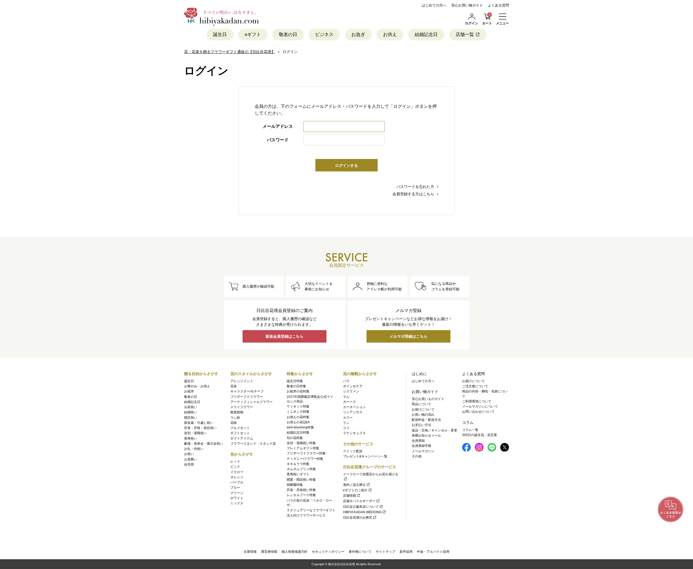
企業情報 (250, 552)
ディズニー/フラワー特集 (305, 458)
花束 (233, 386)
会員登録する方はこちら (413, 194)
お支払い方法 (421, 425)
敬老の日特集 (296, 386)
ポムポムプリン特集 (301, 469)
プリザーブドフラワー (246, 396)
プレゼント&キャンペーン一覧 (365, 456)
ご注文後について (475, 386)
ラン (346, 422)
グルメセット (240, 428)
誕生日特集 (295, 381)
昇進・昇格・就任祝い (200, 428)
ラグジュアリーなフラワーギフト (311, 510)
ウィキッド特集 (298, 406)
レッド (235, 461)
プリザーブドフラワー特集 (306, 453)
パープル (236, 482)
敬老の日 (288, 34)
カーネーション (354, 407)
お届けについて (423, 409)
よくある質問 (498, 5)
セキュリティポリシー (328, 552)
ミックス (236, 503)
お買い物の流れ (423, 414)
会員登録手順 (421, 445)
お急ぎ (358, 34)
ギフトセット (240, 433)
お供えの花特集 (298, 417)
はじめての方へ (434, 5)
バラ (346, 381)
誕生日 (220, 34)
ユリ (346, 428)
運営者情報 (269, 552)
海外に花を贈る (354, 484)
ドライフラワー (241, 407)
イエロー (236, 472)
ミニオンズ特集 (298, 411)
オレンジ (236, 477)
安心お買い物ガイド (467, 5)
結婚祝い (190, 412)
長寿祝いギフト (298, 474)
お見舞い (190, 459)
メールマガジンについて (480, 406)
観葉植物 (236, 412)
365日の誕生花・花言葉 (479, 435)
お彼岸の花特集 (298, 391)
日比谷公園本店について (361, 506)
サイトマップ (385, 552)
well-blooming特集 (300, 427)
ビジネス (324, 34)
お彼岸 (189, 391)
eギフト (253, 34)
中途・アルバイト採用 (433, 552)
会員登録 (418, 440)
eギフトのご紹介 (355, 490)
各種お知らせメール (426, 435)
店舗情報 (349, 495)
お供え (390, 34)
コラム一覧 (470, 429)
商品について (421, 404)
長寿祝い (190, 438)
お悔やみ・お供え (197, 386)
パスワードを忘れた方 (415, 186)
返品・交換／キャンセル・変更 (434, 430)
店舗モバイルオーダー (359, 501)
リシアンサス (352, 412)
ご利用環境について (476, 401)
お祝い (189, 454)
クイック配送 (352, 451)
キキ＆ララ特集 (298, 464)
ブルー (235, 487)
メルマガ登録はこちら (408, 336)
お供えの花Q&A (298, 422)
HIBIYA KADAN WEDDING (362, 512)
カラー (348, 417)
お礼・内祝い (194, 448)
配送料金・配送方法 (426, 419)
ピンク (235, 466)
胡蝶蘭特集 (295, 484)
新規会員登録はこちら (284, 336)
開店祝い (190, 417)
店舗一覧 (465, 34)
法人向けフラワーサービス (306, 515)
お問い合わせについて (478, 411)
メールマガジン (423, 451)
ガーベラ (349, 402)
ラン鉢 (235, 417)
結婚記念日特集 (298, 432)
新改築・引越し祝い (198, 422)
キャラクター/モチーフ (247, 391)
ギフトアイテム (241, 438)
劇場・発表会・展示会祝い (203, 443)
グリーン (236, 493)
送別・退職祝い (195, 433)
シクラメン (351, 391)
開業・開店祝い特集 (301, 479)
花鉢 (233, 422)
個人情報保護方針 (295, 552)
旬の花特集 (295, 438)
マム (346, 396)
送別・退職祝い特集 (301, 443)
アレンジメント (241, 381)
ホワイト (236, 498)
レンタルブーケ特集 (301, 495)
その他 (416, 456)
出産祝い (190, 407)
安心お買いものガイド (428, 399)
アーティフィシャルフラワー (251, 402)
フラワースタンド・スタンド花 (253, 443)
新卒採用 (406, 552)
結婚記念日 (426, 34)
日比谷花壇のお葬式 (357, 517)
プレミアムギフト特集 (303, 448)
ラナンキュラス (354, 433)
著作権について (360, 552)
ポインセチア (352, 386)
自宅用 (189, 464)
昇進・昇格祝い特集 (301, 490)
